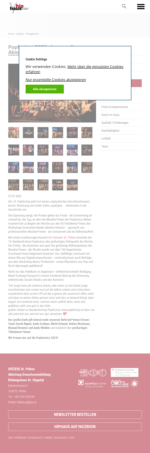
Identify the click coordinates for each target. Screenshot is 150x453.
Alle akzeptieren (45, 89)
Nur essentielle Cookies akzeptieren (56, 79)
